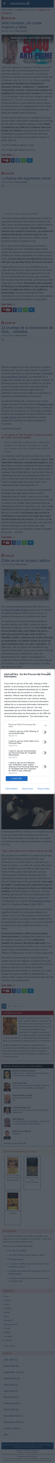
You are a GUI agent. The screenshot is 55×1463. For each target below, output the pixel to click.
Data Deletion (12, 789)
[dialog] (27, 731)
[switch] (44, 732)
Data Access (27, 789)
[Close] (49, 674)
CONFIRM (16, 779)
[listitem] (27, 725)
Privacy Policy (43, 789)
